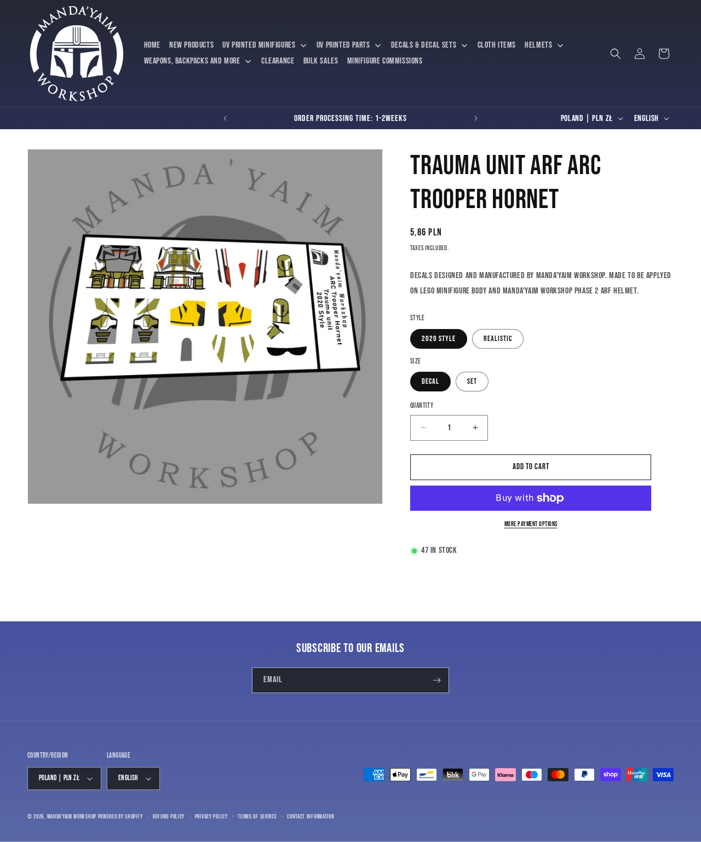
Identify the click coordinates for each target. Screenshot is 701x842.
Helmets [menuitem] (538, 45)
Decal (430, 381)
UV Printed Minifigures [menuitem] (258, 45)
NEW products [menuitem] (191, 45)
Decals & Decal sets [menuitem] (423, 45)
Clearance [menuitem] (277, 61)
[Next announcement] (476, 118)
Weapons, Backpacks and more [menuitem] (192, 61)
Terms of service (257, 816)
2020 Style (439, 338)
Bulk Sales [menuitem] (320, 61)
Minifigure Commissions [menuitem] (385, 61)
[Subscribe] (436, 680)
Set (472, 381)
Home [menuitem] (152, 45)
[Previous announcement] (225, 118)
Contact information (310, 816)
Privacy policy (211, 816)
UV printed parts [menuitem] (343, 45)
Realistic (498, 338)
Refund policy (169, 816)
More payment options (531, 524)
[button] (616, 54)
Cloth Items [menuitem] (497, 45)
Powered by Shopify (120, 816)
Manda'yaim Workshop (71, 816)
